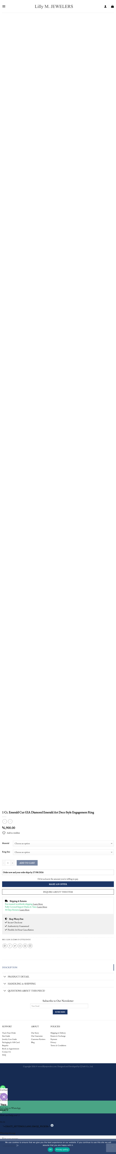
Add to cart (27, 862)
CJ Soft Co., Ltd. (86, 1066)
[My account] (105, 6)
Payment (54, 1039)
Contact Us (6, 1051)
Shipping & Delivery (58, 1033)
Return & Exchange (58, 1036)
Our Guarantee (37, 1036)
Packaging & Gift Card (11, 1042)
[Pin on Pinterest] (25, 945)
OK (50, 1149)
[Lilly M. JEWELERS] (54, 6)
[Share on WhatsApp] (4, 945)
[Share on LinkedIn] (30, 945)
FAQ (4, 1055)
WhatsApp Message (8, 1133)
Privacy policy (62, 1149)
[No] (112, 1147)
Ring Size (6, 852)
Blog (33, 1042)
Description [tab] (10, 967)
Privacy (53, 1042)
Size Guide (6, 1036)
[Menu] (4, 6)
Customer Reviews (38, 1039)
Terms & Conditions (58, 1045)
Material (5, 843)
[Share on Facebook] (9, 945)
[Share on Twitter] (15, 945)
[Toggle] (5, 977)
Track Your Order (9, 1033)
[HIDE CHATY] (4, 1097)
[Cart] (112, 6)
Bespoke (5, 1045)
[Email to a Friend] (20, 945)
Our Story (35, 1033)
